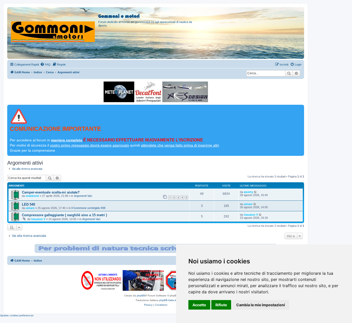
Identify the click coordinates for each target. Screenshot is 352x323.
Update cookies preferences (16, 315)
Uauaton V (38, 219)
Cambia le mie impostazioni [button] (260, 305)
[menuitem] (45, 64)
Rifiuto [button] (221, 305)
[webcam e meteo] (119, 92)
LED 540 (28, 204)
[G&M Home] (53, 26)
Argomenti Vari (83, 195)
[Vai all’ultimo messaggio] (255, 191)
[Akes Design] (185, 92)
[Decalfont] (148, 92)
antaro (30, 207)
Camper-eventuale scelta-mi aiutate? (51, 192)
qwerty (248, 191)
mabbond (32, 195)
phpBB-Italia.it (167, 300)
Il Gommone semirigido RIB (88, 207)
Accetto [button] (199, 305)
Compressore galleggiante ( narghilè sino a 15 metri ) (64, 215)
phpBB (141, 295)
